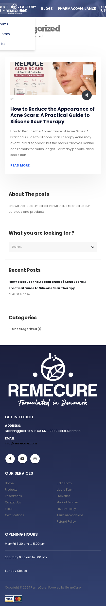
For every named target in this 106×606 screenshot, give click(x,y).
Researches (13, 496)
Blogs (47, 8)
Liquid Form (65, 490)
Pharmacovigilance (77, 8)
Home (9, 483)
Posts (9, 509)
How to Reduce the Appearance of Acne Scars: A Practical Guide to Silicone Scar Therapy (52, 115)
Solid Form (64, 483)
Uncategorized (24, 329)
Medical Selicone (67, 502)
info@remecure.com (21, 443)
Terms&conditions (70, 515)
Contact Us (13, 502)
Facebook (10, 458)
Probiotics (63, 496)
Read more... (21, 165)
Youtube (22, 458)
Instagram (35, 458)
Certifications (14, 515)
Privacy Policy (66, 509)
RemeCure (21, 99)
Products (11, 490)
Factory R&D (28, 8)
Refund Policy (66, 522)
